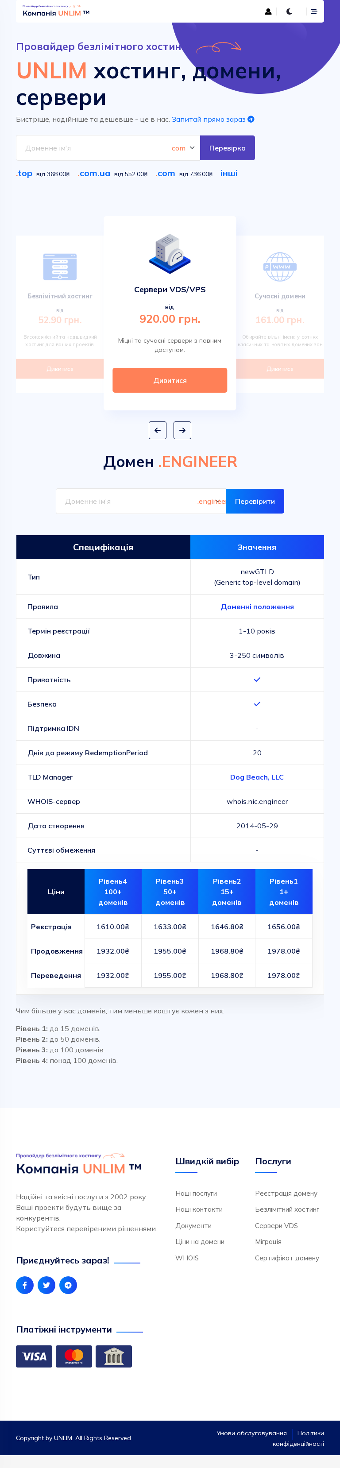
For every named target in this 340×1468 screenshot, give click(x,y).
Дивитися (59, 368)
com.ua (95, 172)
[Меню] (314, 11)
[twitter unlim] (46, 1285)
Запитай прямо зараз (209, 119)
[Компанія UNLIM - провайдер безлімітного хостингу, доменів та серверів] (94, 11)
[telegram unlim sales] (68, 1285)
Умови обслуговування (251, 1433)
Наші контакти (199, 1209)
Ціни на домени (199, 1241)
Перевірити (255, 501)
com (166, 172)
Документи (193, 1225)
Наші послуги (196, 1193)
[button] (157, 430)
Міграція (268, 1241)
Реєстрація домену (286, 1193)
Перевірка (227, 147)
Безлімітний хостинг (287, 1209)
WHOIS (187, 1258)
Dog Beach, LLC (257, 777)
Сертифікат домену (287, 1258)
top (25, 172)
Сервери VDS (276, 1225)
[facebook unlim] (25, 1285)
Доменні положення (257, 606)
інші (229, 172)
